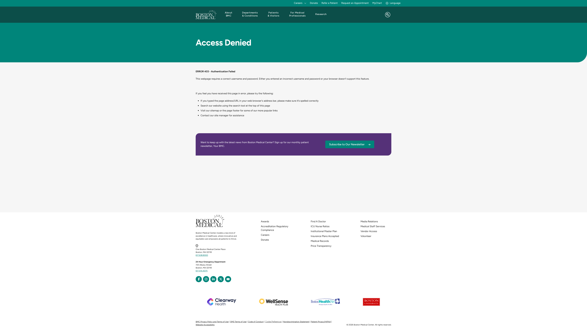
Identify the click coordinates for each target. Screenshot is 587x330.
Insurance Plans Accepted (325, 236)
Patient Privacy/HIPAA (321, 322)
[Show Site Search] (387, 14)
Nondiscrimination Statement (296, 322)
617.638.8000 (202, 255)
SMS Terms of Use (238, 322)
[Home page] (210, 226)
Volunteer (366, 236)
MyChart (377, 3)
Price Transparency (321, 245)
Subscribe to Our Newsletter (347, 144)
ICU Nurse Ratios (320, 226)
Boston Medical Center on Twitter (221, 279)
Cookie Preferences (273, 322)
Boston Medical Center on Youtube (228, 279)
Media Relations (369, 221)
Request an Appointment (355, 3)
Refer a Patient (329, 3)
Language (395, 3)
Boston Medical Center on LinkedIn (213, 279)
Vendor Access (369, 231)
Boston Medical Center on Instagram (206, 279)
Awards (265, 221)
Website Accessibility (205, 325)
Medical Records (320, 241)
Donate (314, 3)
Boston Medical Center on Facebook (199, 279)
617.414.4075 (202, 271)
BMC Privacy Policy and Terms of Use (212, 322)
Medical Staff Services (373, 226)
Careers (265, 234)
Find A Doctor (318, 221)
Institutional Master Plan (324, 231)
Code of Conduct (256, 322)
